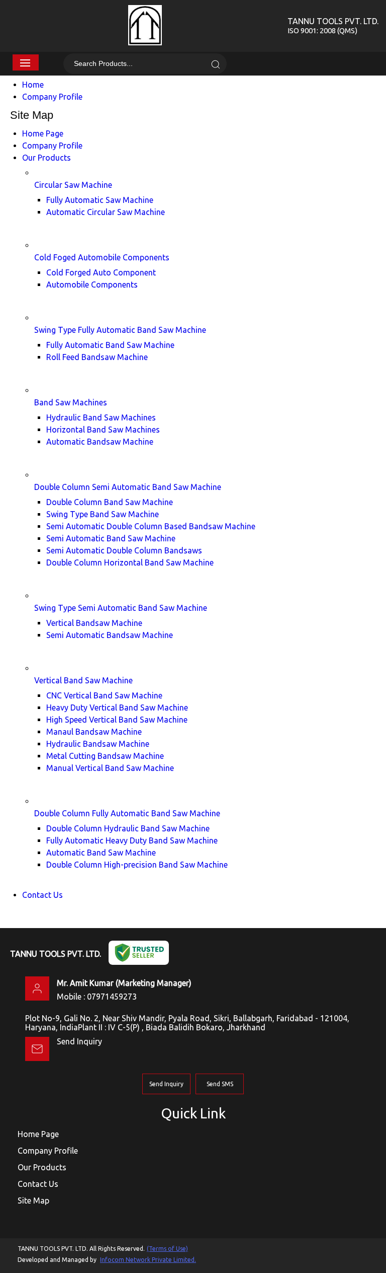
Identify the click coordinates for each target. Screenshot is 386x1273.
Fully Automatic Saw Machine (99, 199)
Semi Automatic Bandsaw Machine (109, 635)
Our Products (46, 157)
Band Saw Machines (70, 402)
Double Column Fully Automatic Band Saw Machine (127, 813)
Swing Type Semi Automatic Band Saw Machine (120, 607)
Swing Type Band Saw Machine (102, 514)
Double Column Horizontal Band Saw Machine (130, 562)
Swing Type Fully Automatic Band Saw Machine (120, 329)
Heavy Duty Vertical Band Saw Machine (117, 707)
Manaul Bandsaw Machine (94, 731)
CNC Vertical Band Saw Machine (104, 695)
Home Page (42, 133)
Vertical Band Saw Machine (83, 680)
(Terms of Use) (167, 1248)
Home (33, 84)
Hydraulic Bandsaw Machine (97, 743)
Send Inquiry (79, 1041)
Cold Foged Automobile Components (101, 257)
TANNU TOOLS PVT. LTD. (332, 26)
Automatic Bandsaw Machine (99, 441)
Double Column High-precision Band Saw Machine (137, 864)
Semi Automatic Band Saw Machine (110, 538)
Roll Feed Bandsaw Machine (97, 357)
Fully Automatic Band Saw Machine (110, 344)
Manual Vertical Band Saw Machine (110, 767)
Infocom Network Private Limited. (148, 1259)
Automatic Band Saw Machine (101, 852)
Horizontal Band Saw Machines (103, 429)
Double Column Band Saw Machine (109, 502)
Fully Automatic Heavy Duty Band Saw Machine (132, 840)
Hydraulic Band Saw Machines (101, 417)
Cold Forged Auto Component (101, 272)
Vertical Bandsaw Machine (94, 622)
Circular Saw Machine (73, 184)
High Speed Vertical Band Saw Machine (116, 719)
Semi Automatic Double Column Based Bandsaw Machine (150, 526)
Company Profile (52, 96)
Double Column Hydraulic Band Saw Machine (128, 828)
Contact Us (42, 894)
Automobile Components (92, 284)
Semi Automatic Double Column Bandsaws (124, 550)
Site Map (33, 1200)
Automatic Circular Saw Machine (105, 212)
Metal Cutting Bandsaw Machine (105, 755)
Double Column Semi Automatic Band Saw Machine (127, 486)
